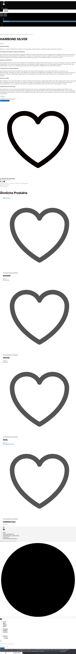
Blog (4, 623)
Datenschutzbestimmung (10, 538)
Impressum (6, 537)
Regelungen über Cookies (52, 651)
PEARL (5, 440)
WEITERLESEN (16, 652)
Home (4, 622)
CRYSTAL (6, 358)
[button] (3, 18)
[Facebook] (1, 182)
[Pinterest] (4, 182)
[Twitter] (2, 182)
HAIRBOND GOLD (9, 522)
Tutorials (5, 629)
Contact (5, 632)
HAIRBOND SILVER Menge (7, 99)
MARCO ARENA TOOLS (6, 34)
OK (5, 652)
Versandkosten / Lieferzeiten (11, 535)
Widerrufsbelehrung (8, 534)
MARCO (5, 630)
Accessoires (17, 34)
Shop (4, 626)
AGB (4, 532)
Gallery (5, 624)
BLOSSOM (6, 275)
